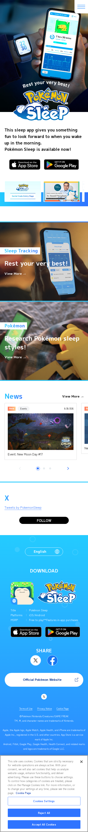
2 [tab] (44, 468)
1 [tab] (38, 468)
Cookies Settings (44, 801)
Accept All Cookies (44, 824)
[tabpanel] (40, 431)
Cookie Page (62, 708)
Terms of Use (26, 708)
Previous (20, 468)
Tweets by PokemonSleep (23, 507)
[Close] (81, 761)
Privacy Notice (44, 708)
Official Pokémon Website (42, 680)
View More (71, 396)
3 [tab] (50, 468)
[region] (44, 793)
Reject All (44, 813)
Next (67, 468)
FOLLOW (44, 520)
